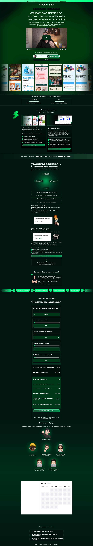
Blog (36, 544)
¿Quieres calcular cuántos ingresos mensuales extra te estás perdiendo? (46, 1)
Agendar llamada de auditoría (46, 410)
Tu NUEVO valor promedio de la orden (43, 355)
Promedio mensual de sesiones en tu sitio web (45, 308)
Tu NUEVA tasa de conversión (41, 343)
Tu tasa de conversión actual (40, 320)
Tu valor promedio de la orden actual (43, 331)
